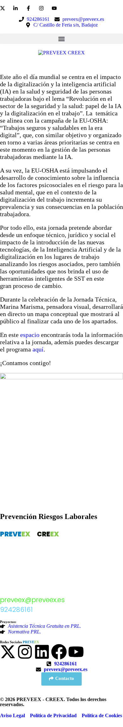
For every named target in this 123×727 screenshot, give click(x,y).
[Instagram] (25, 652)
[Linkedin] (42, 652)
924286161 (16, 609)
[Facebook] (59, 652)
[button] (61, 39)
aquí (38, 349)
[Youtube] (76, 652)
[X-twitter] (8, 652)
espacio (29, 334)
